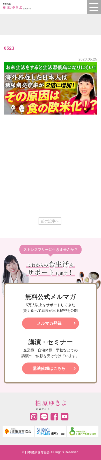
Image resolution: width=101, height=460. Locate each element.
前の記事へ (50, 221)
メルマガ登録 (49, 323)
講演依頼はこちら (49, 368)
